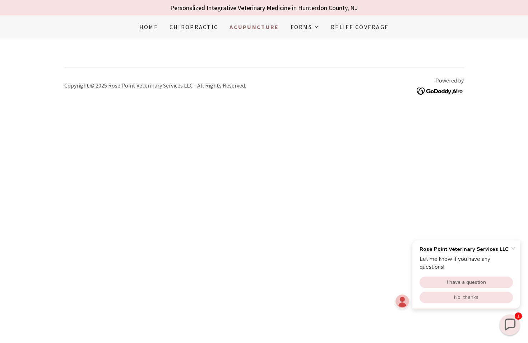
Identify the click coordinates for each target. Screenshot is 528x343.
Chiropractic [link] (194, 26)
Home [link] (148, 26)
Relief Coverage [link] (360, 26)
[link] (440, 90)
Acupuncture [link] (254, 26)
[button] (305, 27)
